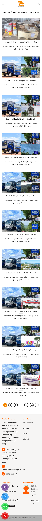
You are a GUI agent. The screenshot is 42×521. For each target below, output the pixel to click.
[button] (3, 4)
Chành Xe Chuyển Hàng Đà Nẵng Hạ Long (21, 350)
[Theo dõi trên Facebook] (25, 508)
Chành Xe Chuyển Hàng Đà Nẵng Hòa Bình (21, 81)
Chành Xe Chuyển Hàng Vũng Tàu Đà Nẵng (21, 42)
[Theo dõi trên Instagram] (29, 508)
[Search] (39, 4)
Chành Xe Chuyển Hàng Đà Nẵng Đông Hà (21, 119)
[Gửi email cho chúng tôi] (38, 508)
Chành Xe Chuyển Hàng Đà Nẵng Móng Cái (21, 311)
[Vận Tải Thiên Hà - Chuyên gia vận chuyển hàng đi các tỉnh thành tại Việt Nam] (21, 4)
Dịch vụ (26, 428)
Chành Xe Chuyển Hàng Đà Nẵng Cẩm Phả (21, 388)
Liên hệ (26, 439)
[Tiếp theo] (37, 405)
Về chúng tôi (28, 422)
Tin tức (26, 433)
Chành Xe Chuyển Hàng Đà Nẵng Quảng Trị (21, 157)
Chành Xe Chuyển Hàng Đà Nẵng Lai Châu (21, 196)
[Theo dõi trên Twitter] (33, 508)
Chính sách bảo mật (10, 500)
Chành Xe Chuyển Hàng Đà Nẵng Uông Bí (21, 273)
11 (32, 405)
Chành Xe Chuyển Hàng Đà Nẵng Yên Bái (21, 234)
